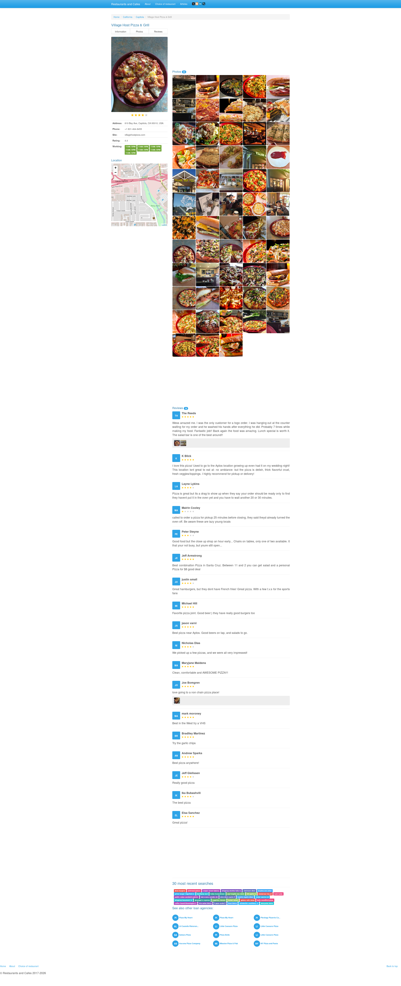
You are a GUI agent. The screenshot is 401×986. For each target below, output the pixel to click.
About (148, 3)
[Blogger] (196, 3)
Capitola (140, 16)
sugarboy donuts (218, 900)
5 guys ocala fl (219, 903)
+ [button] (116, 168)
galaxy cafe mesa (248, 900)
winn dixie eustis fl (227, 897)
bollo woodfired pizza (265, 900)
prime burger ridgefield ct (184, 894)
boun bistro (232, 903)
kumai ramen (233, 900)
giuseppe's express (202, 900)
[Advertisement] (231, 45)
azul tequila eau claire (235, 894)
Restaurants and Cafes (125, 4)
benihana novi (202, 894)
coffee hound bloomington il (185, 903)
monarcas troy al (265, 894)
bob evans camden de (209, 897)
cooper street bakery (211, 890)
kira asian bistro (205, 903)
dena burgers (180, 890)
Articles (183, 3)
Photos (139, 31)
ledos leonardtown (217, 894)
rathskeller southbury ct (249, 903)
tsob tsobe (278, 894)
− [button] (116, 172)
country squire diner (245, 897)
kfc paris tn (251, 894)
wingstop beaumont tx (183, 900)
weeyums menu (267, 903)
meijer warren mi (262, 897)
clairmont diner (249, 890)
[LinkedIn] (200, 3)
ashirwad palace (194, 890)
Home (117, 16)
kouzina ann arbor (265, 890)
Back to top (392, 966)
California (127, 16)
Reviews (158, 31)
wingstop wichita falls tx (231, 890)
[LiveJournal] (203, 3)
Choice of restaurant (165, 3)
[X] (193, 3)
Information (120, 31)
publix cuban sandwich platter (186, 897)
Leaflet (164, 225)
